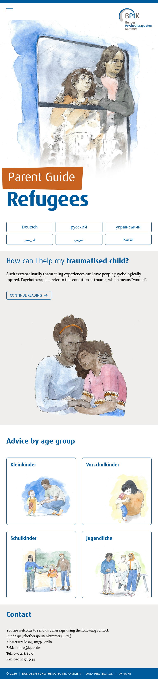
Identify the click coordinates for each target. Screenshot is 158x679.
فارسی (29, 239)
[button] (9, 10)
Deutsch (30, 227)
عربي (79, 239)
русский (79, 227)
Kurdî (128, 239)
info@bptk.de (29, 647)
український (128, 227)
